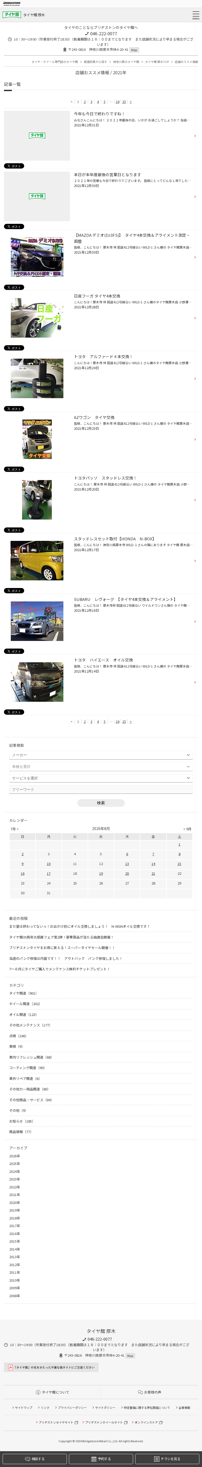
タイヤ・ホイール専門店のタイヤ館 (55, 62)
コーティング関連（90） (28, 1067)
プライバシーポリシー (72, 1407)
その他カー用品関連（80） (29, 1088)
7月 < (15, 828)
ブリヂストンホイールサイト (104, 1422)
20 (127, 873)
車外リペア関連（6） (25, 1078)
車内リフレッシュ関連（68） (31, 1057)
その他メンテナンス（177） (30, 1025)
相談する (38, 1458)
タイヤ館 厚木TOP (157, 62)
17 (48, 873)
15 (179, 863)
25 (124, 101)
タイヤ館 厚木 (34, 14)
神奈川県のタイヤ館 (126, 62)
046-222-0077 (103, 33)
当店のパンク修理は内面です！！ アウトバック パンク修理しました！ (66, 958)
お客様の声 (152, 1392)
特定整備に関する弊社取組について (147, 1407)
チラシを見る (170, 1458)
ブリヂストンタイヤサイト (56, 1422)
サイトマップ (23, 1407)
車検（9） (17, 1046)
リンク (45, 1407)
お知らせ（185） (22, 1121)
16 (22, 873)
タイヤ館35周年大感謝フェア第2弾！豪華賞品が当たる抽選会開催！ (61, 937)
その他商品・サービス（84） (31, 1099)
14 (153, 863)
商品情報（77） (21, 1131)
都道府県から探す (95, 62)
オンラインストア (146, 1422)
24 (117, 101)
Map (134, 50)
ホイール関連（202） (25, 1003)
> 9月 (187, 828)
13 (127, 863)
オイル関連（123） (24, 1014)
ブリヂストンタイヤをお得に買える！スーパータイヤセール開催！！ (62, 947)
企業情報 (184, 1407)
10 (48, 863)
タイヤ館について (55, 1392)
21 (153, 873)
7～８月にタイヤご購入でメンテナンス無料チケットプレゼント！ (59, 968)
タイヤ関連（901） (24, 993)
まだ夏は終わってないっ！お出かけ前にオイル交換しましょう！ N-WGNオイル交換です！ (79, 926)
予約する (104, 1458)
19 (101, 873)
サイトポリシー (105, 1407)
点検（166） (18, 1035)
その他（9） (18, 1110)
